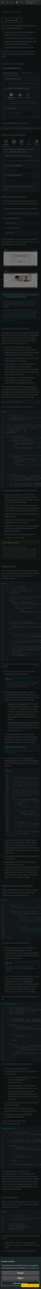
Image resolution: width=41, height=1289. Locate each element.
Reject (20, 1278)
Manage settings (20, 1283)
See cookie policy (32, 1268)
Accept (20, 1273)
